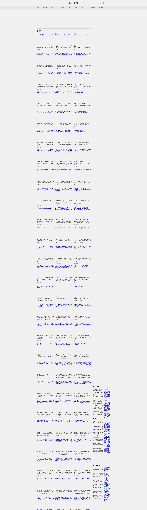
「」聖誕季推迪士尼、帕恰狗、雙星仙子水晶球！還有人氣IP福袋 (82, 279)
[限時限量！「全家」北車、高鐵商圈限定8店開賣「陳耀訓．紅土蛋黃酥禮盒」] (64, 193)
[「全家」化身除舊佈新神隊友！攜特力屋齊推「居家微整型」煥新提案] (45, 251)
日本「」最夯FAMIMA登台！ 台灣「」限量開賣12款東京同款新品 (64, 66)
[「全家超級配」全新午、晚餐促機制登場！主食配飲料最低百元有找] (82, 135)
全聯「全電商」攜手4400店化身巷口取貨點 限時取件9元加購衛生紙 (82, 105)
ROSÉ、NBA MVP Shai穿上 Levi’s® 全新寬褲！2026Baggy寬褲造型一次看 (98, 481)
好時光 (69, 7)
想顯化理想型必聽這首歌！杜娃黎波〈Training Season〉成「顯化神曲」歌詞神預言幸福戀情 (98, 435)
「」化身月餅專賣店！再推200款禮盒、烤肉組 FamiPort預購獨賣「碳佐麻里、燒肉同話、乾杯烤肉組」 (64, 376)
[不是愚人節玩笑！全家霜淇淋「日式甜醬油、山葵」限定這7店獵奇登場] (45, 135)
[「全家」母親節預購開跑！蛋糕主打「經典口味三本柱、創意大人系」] (82, 116)
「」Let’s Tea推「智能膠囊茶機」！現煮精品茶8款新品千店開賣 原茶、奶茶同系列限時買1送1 (64, 280)
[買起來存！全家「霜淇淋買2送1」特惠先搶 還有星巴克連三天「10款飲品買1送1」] (82, 444)
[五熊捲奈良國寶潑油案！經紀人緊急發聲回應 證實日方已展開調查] (107, 450)
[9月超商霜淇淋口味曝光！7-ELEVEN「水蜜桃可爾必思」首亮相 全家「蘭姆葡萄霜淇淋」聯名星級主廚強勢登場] (82, 367)
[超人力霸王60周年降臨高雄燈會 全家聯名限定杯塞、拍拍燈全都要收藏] (45, 232)
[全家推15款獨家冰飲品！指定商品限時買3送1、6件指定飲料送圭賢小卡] (82, 39)
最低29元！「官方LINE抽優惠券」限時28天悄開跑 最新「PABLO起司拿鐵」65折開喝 (82, 491)
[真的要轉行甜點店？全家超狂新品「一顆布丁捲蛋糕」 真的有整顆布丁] (64, 135)
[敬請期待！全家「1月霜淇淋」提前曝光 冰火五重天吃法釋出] (45, 444)
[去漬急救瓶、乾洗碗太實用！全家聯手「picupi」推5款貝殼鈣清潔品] (45, 116)
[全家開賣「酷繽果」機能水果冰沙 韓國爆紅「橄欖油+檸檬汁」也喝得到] (64, 39)
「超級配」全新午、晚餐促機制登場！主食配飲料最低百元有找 (82, 143)
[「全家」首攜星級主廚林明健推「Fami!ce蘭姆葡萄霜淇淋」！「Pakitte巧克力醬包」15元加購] (64, 348)
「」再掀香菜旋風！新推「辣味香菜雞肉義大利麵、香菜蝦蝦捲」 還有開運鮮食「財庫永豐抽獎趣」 (82, 222)
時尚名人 (45, 7)
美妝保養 (62, 7)
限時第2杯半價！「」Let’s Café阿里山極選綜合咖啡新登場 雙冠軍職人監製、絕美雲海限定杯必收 (64, 222)
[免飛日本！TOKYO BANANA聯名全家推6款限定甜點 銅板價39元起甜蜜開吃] (45, 39)
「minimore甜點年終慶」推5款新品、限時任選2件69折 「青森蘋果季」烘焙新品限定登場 (45, 318)
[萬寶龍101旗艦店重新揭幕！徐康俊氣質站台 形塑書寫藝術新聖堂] (107, 445)
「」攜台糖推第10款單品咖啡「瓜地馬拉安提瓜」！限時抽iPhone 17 (45, 356)
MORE (108, 387)
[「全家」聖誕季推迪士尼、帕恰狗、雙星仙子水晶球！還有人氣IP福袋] (82, 271)
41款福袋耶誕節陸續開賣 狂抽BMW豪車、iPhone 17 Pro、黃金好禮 (82, 260)
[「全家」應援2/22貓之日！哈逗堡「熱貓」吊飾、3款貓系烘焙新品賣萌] (64, 174)
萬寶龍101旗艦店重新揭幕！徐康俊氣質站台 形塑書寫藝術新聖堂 (98, 445)
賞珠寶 (76, 7)
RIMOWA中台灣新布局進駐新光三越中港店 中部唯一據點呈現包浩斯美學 (98, 475)
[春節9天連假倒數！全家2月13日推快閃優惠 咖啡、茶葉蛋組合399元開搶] (45, 174)
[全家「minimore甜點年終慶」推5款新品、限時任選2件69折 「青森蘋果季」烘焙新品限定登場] (45, 309)
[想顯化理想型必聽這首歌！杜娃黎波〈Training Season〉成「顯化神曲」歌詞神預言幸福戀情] (107, 434)
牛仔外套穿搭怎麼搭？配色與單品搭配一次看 (98, 395)
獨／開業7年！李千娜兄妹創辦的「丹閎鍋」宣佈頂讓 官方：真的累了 (98, 391)
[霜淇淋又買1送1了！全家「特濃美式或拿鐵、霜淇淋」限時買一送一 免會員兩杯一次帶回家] (82, 425)
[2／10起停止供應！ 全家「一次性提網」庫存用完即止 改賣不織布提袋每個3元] (64, 425)
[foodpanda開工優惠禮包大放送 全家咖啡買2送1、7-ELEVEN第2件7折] (82, 155)
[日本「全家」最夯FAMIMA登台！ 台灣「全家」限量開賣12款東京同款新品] (64, 58)
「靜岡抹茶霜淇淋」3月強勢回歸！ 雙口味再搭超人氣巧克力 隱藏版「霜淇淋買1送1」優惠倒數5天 (45, 415)
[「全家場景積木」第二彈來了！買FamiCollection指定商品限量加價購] (82, 78)
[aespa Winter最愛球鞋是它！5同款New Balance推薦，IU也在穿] (107, 486)
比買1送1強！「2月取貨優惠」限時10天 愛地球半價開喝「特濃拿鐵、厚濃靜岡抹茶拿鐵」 (45, 433)
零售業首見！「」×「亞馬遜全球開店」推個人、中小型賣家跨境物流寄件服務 (82, 298)
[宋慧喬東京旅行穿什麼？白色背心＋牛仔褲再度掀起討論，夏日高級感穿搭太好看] (107, 497)
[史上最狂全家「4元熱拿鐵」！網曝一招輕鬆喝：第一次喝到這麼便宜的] (64, 483)
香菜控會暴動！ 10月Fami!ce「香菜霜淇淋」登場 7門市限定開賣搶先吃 (45, 337)
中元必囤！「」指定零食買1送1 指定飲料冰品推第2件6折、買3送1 (45, 375)
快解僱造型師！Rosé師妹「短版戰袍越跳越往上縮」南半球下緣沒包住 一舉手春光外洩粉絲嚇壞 (98, 440)
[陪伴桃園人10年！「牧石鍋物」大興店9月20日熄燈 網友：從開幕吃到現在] (107, 407)
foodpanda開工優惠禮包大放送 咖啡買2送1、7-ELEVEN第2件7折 (82, 163)
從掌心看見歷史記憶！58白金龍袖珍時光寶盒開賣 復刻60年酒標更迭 (45, 221)
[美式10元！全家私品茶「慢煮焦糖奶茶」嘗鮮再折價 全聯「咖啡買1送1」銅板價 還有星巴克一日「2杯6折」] (64, 444)
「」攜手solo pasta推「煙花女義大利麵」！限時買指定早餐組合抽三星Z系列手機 (82, 356)
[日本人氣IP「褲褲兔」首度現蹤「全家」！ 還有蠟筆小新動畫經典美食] (82, 329)
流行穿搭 (53, 7)
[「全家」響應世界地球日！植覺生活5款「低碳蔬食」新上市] (64, 116)
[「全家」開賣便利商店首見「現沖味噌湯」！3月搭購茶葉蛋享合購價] (45, 155)
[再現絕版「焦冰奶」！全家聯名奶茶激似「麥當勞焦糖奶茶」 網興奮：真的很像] (64, 502)
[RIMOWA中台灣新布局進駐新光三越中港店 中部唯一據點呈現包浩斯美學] (107, 475)
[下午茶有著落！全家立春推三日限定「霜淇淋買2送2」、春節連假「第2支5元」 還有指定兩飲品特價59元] (82, 406)
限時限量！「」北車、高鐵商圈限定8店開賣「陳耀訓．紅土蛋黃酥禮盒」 (64, 202)
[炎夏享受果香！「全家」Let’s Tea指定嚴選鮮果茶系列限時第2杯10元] (45, 78)
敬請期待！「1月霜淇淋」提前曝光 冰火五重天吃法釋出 (45, 452)
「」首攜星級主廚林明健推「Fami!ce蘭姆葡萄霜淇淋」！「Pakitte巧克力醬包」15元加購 (64, 356)
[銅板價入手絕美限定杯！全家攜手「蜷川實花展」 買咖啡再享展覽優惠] (64, 232)
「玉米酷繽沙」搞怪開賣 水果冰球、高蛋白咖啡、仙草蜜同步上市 (82, 66)
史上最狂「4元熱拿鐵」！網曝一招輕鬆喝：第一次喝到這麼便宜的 (64, 491)
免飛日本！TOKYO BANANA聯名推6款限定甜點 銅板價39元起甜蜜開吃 (45, 47)
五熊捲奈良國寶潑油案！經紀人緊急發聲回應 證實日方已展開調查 (98, 450)
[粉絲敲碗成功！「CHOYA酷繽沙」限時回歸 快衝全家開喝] (64, 97)
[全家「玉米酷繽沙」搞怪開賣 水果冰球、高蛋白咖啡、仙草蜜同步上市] (82, 58)
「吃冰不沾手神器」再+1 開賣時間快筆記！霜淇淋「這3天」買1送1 (63, 318)
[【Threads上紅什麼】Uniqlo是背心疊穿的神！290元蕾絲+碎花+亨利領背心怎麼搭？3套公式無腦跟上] (107, 491)
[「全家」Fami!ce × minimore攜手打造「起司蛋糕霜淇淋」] (64, 290)
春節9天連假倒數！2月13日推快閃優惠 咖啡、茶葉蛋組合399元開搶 (45, 182)
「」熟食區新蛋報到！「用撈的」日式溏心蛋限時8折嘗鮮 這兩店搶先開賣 (82, 202)
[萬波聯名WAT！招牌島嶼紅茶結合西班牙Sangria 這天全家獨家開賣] (45, 58)
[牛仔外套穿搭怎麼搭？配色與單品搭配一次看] (107, 396)
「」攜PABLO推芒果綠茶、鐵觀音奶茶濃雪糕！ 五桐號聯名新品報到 (64, 86)
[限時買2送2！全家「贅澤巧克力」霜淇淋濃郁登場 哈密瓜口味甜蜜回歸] (82, 174)
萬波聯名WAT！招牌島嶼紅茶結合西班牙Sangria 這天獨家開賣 (45, 66)
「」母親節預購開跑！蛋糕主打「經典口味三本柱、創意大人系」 (82, 124)
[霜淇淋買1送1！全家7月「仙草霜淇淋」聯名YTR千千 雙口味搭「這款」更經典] (64, 387)
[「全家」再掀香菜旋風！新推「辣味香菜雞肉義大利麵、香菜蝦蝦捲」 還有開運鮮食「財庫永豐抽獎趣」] (82, 213)
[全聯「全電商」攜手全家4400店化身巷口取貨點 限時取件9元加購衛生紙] (82, 97)
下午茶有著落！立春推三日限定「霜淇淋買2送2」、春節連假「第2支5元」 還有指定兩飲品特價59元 (82, 415)
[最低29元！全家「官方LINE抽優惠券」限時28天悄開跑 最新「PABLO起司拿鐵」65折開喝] (82, 483)
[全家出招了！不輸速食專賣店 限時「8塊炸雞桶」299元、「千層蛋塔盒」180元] (45, 387)
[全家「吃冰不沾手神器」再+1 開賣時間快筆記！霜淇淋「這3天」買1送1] (64, 309)
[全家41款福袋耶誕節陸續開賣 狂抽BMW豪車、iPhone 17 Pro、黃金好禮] (82, 251)
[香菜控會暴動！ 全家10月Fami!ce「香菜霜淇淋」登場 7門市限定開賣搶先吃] (45, 329)
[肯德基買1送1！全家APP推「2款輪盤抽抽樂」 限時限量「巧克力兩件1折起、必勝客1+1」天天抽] (64, 464)
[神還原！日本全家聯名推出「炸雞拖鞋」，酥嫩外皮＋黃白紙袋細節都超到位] (82, 309)
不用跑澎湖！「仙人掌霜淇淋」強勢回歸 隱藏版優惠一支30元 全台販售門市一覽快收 (45, 491)
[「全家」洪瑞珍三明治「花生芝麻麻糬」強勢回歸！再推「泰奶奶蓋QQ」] (64, 329)
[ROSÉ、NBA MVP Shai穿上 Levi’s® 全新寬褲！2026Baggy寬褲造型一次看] (107, 480)
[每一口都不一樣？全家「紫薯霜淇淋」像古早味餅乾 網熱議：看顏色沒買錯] (45, 502)
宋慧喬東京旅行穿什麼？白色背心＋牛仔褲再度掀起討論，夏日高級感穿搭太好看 (98, 497)
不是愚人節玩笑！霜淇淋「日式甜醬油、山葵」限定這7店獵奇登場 (45, 144)
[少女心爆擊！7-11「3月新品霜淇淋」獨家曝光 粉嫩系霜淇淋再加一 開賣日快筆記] (64, 406)
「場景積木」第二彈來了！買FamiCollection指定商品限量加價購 (82, 86)
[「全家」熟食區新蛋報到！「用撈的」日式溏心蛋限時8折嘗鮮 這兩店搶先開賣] (82, 193)
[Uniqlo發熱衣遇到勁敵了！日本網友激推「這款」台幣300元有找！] (45, 193)
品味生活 (84, 7)
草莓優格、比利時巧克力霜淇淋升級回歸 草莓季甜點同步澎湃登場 (64, 260)
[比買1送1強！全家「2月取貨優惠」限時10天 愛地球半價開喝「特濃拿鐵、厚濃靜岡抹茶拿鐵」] (45, 425)
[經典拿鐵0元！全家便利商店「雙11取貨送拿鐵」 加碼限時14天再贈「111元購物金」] (82, 464)
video (108, 7)
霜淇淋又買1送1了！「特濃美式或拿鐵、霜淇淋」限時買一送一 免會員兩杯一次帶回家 (82, 433)
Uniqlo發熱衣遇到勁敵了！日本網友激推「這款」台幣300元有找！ (45, 201)
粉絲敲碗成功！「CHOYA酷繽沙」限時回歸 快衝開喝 (64, 104)
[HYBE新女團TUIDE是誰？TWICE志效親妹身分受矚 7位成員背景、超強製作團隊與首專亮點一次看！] (107, 402)
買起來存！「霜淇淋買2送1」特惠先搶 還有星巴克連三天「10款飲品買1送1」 (82, 453)
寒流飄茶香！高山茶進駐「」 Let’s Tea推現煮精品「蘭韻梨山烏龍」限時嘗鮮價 (82, 240)
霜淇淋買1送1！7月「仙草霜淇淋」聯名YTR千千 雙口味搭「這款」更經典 (64, 395)
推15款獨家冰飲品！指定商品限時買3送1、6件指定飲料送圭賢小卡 (82, 47)
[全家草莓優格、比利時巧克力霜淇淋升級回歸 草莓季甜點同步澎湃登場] (64, 251)
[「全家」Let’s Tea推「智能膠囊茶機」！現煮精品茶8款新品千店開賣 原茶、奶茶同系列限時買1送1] (64, 271)
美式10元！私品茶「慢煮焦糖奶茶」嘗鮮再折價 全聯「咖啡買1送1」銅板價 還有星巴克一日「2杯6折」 (64, 454)
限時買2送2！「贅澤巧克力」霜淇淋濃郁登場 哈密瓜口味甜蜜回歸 (82, 182)
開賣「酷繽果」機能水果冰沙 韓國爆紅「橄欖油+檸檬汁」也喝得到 (64, 47)
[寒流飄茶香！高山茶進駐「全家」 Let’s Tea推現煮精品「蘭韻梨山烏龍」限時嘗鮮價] (82, 232)
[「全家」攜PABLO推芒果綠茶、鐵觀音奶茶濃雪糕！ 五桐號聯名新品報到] (64, 78)
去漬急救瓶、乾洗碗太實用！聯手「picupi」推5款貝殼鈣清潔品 (45, 124)
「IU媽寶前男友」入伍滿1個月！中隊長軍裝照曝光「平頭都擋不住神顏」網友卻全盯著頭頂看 (98, 414)
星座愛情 (93, 7)
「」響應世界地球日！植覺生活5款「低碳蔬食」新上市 (64, 123)
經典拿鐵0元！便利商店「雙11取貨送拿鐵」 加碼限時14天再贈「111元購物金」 (82, 472)
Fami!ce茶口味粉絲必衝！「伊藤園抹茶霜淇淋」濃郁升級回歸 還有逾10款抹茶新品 (64, 163)
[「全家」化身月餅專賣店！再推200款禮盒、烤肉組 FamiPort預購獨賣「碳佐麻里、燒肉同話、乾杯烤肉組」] (64, 367)
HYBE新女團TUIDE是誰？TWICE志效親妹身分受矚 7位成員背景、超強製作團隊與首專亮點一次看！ (98, 403)
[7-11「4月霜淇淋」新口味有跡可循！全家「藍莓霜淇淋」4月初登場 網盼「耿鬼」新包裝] (82, 387)
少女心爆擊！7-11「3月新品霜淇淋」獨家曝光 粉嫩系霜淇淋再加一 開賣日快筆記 (64, 414)
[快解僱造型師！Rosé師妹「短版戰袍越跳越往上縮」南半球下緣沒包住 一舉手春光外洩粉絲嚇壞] (107, 439)
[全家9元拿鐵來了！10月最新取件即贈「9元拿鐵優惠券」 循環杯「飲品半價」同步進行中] (82, 502)
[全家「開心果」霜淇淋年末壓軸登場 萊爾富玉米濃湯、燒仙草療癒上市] (45, 271)
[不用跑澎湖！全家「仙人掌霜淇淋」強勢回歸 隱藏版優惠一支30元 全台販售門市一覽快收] (45, 483)
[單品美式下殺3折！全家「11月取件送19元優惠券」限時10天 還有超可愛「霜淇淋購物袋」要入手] (45, 464)
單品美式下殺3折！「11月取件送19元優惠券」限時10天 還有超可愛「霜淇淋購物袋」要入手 (45, 472)
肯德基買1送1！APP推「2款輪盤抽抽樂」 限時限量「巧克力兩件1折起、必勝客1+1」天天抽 (64, 472)
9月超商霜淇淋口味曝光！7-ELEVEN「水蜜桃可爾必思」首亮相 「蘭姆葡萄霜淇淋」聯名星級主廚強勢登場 (82, 376)
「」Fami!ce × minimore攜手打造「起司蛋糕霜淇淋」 (64, 297)
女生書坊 (101, 7)
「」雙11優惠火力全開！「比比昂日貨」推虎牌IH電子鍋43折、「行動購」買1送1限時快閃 (45, 298)
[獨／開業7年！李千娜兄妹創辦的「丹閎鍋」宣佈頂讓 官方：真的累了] (107, 391)
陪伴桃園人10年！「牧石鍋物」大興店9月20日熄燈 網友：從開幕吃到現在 (98, 408)
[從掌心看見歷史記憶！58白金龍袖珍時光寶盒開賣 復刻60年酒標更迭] (45, 213)
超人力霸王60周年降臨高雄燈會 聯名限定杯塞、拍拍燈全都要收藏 (45, 240)
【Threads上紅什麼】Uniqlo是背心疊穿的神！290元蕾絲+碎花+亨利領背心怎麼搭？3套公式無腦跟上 (98, 492)
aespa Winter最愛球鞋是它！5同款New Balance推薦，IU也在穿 (98, 486)
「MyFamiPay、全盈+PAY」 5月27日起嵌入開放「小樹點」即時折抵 (45, 105)
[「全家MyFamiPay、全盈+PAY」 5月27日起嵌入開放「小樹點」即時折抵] (45, 97)
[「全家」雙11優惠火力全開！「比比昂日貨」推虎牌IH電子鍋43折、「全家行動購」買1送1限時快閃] (45, 290)
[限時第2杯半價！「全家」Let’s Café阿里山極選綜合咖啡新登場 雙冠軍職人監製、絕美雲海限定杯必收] (64, 213)
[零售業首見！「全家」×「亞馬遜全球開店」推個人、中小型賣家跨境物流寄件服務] (82, 290)
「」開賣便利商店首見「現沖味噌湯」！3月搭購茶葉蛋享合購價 (45, 163)
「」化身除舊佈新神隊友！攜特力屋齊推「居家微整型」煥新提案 (45, 260)
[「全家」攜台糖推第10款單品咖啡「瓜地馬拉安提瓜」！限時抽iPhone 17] (45, 348)
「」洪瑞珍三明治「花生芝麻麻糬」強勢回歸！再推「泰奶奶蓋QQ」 (64, 337)
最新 (38, 7)
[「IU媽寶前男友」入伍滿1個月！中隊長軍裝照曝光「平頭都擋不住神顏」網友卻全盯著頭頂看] (107, 413)
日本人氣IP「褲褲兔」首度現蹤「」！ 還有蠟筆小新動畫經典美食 (82, 337)
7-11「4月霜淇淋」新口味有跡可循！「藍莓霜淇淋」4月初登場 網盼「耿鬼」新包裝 (82, 395)
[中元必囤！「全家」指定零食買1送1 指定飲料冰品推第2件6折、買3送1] (45, 367)
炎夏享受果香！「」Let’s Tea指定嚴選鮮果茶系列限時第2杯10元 (45, 86)
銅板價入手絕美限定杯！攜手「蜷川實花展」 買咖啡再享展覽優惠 (64, 240)
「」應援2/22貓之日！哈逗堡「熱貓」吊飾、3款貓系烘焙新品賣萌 (64, 182)
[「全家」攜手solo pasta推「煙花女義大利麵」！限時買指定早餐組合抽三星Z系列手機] (82, 348)
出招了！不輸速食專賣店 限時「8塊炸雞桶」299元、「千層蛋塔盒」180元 (45, 395)
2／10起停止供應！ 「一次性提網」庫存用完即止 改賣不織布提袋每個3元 (64, 433)
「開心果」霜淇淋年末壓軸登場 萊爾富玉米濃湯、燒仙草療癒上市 (45, 279)
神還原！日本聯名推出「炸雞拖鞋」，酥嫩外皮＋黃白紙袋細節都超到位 (82, 318)
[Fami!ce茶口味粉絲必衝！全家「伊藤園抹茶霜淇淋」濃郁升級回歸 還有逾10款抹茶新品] (64, 155)
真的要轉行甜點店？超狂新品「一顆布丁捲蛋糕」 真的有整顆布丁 (64, 144)
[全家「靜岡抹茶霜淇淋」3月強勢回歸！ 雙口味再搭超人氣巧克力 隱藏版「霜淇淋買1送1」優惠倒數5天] (45, 406)
